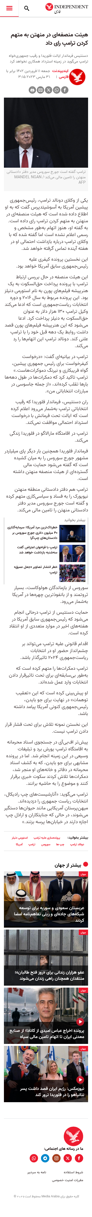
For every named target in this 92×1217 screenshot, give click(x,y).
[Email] (40, 90)
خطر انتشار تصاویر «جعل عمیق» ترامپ (35, 569)
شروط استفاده (73, 1172)
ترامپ (31, 844)
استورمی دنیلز (20, 837)
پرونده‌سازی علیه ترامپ (47, 837)
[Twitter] (48, 90)
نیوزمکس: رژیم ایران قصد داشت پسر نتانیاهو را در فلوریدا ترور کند (52, 1092)
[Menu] (9, 8)
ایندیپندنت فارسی (60, 74)
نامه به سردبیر (36, 1172)
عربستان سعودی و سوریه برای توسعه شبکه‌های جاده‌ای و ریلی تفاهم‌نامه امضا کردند (49, 914)
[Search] (27, 8)
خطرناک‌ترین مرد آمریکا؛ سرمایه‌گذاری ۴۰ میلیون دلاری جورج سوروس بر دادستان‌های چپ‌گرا (32, 533)
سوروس (45, 844)
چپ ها (60, 844)
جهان (60, 865)
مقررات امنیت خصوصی (67, 1180)
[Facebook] (64, 90)
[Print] (32, 90)
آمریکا (19, 844)
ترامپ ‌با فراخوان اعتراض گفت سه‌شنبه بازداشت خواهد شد (37, 550)
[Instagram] (56, 1158)
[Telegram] (45, 1158)
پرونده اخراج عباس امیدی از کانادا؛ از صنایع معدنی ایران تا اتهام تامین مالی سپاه (47, 1034)
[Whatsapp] (56, 90)
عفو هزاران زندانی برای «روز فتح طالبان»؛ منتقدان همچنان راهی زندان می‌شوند (49, 975)
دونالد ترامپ (77, 844)
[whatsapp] (34, 1158)
